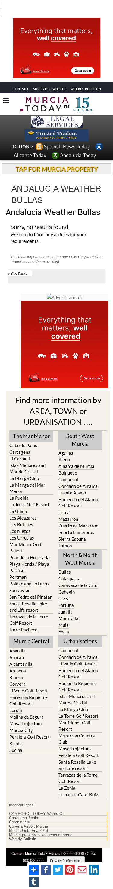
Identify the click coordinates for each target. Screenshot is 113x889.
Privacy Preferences (65, 860)
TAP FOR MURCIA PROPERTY (56, 168)
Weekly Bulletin (22, 839)
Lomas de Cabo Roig (78, 794)
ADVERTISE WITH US (49, 89)
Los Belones (21, 524)
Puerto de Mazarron (78, 525)
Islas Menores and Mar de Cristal (27, 468)
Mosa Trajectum (25, 723)
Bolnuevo (67, 472)
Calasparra (69, 578)
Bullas (64, 572)
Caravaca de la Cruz (78, 585)
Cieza (64, 598)
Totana (65, 545)
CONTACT (20, 89)
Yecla (63, 631)
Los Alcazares (23, 517)
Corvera (17, 684)
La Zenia (66, 788)
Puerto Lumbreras (76, 532)
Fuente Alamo (72, 492)
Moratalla (68, 618)
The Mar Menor (31, 436)
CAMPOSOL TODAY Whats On (36, 814)
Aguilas (65, 453)
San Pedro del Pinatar (30, 597)
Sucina (15, 750)
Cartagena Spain (23, 818)
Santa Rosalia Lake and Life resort (28, 607)
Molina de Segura (26, 717)
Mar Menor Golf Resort (25, 547)
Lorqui (15, 710)
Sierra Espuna (72, 539)
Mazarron (68, 519)
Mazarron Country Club (76, 739)
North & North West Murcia (80, 559)
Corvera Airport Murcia (28, 826)
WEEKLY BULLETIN (86, 89)
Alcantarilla (21, 664)
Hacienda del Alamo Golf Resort (78, 502)
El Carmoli (19, 458)
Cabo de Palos (23, 445)
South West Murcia (80, 440)
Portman (18, 577)
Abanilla (17, 650)
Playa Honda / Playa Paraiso (29, 567)
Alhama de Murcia (76, 466)
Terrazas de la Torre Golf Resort (28, 620)
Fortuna (66, 605)
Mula (63, 625)
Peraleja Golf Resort (29, 736)
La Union (18, 511)
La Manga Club (24, 478)
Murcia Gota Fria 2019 (28, 831)
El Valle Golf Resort (28, 690)
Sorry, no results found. (40, 227)
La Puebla (19, 498)
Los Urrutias (21, 537)
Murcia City (21, 730)
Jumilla (65, 611)
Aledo (64, 459)
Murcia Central (31, 641)
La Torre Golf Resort (29, 504)
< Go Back (17, 274)
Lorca (64, 512)
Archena (17, 670)
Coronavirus (19, 822)
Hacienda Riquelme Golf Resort (28, 700)
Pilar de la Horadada (29, 557)
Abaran (16, 657)
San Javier (19, 590)
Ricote (15, 743)
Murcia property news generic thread (40, 835)
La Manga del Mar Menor (27, 488)
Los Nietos (19, 531)
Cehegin (66, 591)
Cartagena (19, 452)
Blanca (16, 677)
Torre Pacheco (23, 629)
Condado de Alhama (78, 486)
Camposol (68, 479)
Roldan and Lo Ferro (29, 583)
